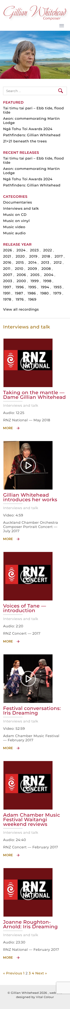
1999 (35, 281)
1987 (19, 293)
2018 (46, 256)
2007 (7, 275)
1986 (32, 293)
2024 (21, 250)
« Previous (12, 973)
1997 (7, 287)
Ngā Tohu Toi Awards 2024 (27, 129)
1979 (57, 293)
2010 (19, 269)
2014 (32, 262)
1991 (6, 293)
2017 (59, 256)
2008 (46, 269)
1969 (32, 299)
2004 (48, 275)
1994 (45, 287)
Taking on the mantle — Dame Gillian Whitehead (34, 395)
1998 (47, 281)
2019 (33, 256)
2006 (21, 275)
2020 (20, 256)
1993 (58, 287)
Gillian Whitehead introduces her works (30, 497)
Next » (41, 973)
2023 (34, 250)
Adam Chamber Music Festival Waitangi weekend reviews (31, 819)
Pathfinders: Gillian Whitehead (31, 135)
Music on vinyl (16, 221)
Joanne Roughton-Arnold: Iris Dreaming (30, 924)
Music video (14, 227)
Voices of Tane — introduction (24, 608)
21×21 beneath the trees (25, 141)
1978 (7, 299)
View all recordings (21, 309)
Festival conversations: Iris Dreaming (32, 711)
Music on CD (15, 215)
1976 (20, 299)
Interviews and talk (21, 208)
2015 (20, 262)
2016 (7, 262)
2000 (21, 281)
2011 (6, 269)
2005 (35, 275)
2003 (7, 281)
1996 (20, 287)
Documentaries (17, 202)
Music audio (14, 233)
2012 (58, 262)
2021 (7, 256)
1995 (32, 287)
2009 (32, 269)
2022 (47, 250)
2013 (45, 262)
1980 (44, 293)
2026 (7, 250)
